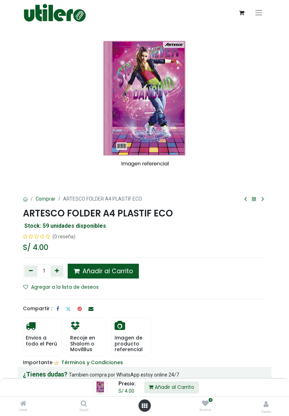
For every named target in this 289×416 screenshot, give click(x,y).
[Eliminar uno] (30, 271)
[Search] (84, 404)
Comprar (45, 199)
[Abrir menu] (144, 406)
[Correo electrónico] (90, 308)
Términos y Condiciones (92, 362)
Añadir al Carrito (173, 387)
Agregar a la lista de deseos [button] (65, 286)
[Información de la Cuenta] (266, 404)
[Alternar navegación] (258, 12)
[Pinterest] (80, 308)
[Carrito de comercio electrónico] (241, 13)
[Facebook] (57, 308)
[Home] (23, 404)
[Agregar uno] (57, 271)
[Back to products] (254, 199)
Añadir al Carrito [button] (107, 271)
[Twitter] (68, 308)
